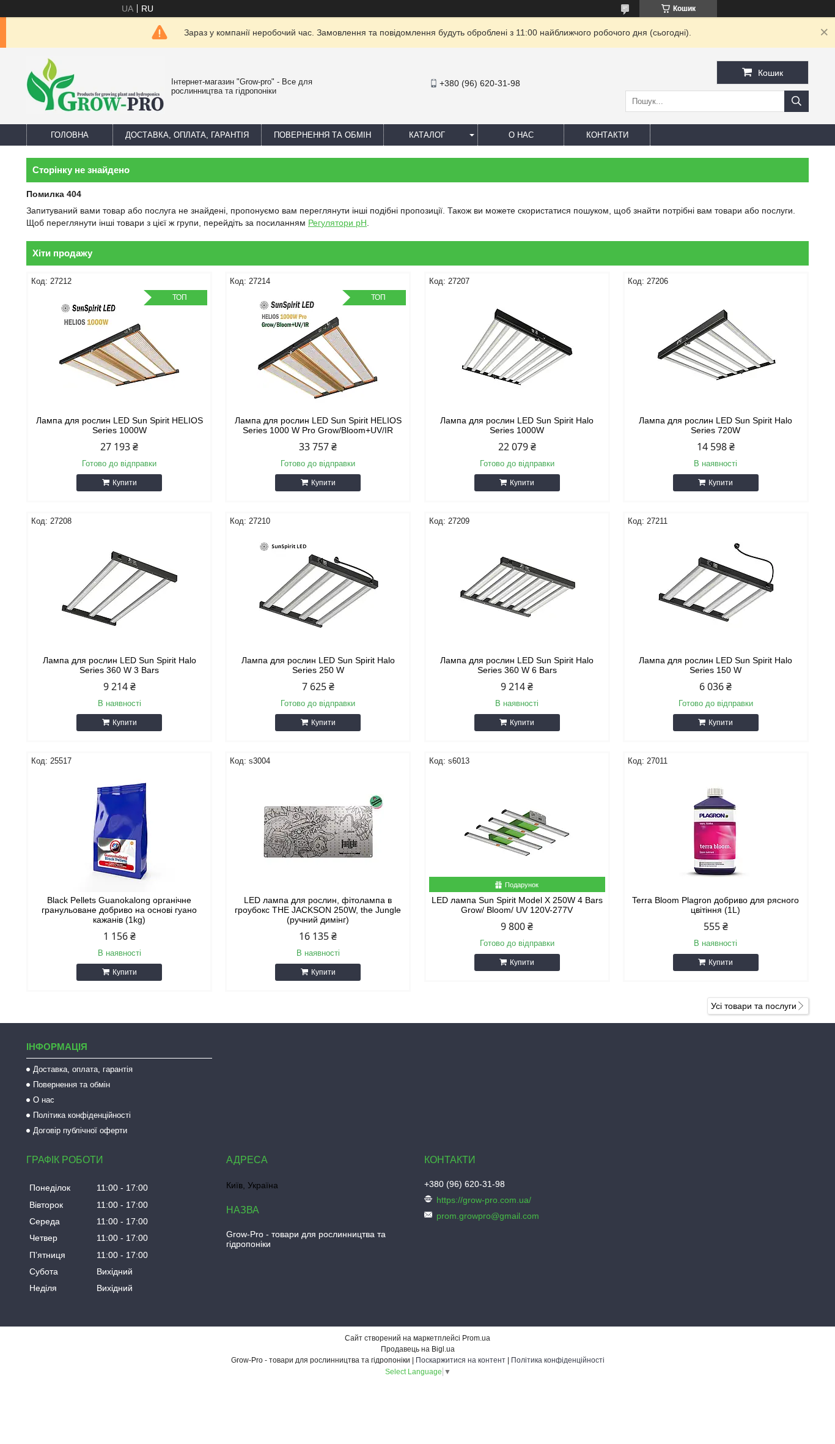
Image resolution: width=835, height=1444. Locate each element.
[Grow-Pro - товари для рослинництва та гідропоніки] (95, 111)
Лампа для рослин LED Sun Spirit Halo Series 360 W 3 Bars (119, 665)
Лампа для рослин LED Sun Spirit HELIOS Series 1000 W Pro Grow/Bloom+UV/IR (318, 425)
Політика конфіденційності (82, 1115)
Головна (70, 135)
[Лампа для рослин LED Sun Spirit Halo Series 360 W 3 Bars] (119, 591)
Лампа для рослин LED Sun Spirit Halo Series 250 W (318, 665)
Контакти (607, 135)
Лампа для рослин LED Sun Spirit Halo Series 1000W (517, 425)
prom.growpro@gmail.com (487, 1216)
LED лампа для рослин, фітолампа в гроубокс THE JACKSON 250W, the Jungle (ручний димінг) (318, 910)
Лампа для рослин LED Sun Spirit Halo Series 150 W (715, 665)
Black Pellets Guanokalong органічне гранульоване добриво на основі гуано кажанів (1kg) (119, 910)
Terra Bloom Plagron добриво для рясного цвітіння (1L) (715, 905)
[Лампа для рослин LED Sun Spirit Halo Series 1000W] (517, 351)
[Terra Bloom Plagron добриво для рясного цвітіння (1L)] (716, 831)
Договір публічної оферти (80, 1130)
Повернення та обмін (322, 135)
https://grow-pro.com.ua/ (483, 1200)
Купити (124, 482)
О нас (521, 135)
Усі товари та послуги (753, 1006)
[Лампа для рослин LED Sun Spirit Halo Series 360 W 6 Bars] (517, 591)
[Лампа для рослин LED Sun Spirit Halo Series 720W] (716, 351)
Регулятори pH (337, 223)
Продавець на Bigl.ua (418, 1349)
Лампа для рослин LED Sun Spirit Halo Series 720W (715, 425)
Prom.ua (476, 1338)
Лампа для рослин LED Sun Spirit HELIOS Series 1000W (119, 425)
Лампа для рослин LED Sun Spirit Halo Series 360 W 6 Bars (517, 665)
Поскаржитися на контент (461, 1360)
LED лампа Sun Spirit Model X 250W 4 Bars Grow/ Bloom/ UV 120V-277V (517, 905)
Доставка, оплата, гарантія (187, 135)
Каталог (427, 135)
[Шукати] (796, 101)
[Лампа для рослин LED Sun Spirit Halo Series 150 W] (716, 591)
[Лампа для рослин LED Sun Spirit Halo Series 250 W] (318, 591)
